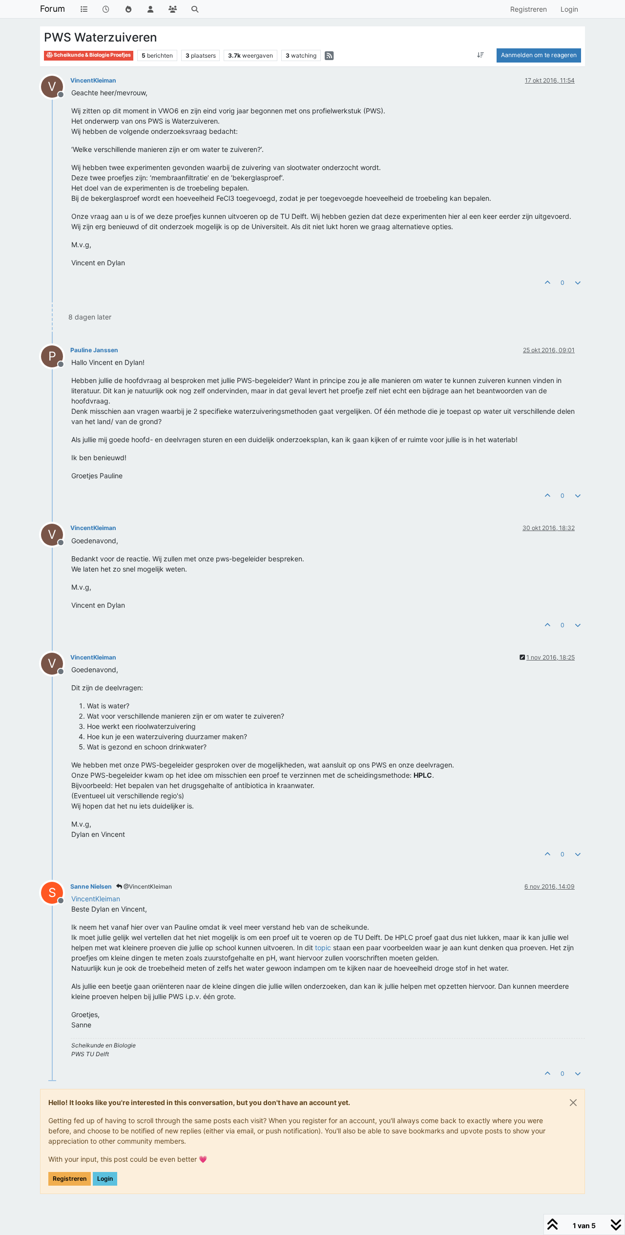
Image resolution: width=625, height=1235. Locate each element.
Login (105, 1178)
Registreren (69, 1178)
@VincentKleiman (147, 886)
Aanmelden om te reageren (539, 55)
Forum (52, 8)
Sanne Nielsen (91, 886)
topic (323, 947)
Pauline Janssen (94, 350)
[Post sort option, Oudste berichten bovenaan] (481, 55)
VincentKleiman (93, 80)
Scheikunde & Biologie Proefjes (92, 55)
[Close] (573, 1102)
